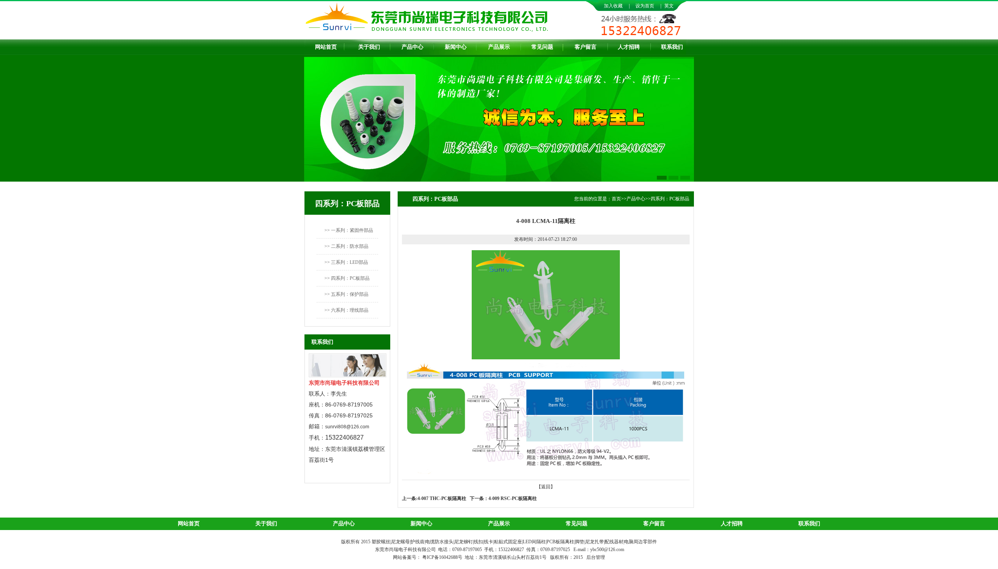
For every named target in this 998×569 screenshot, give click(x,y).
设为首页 (644, 6)
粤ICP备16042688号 (443, 557)
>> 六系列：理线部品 (346, 310)
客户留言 (585, 47)
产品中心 (412, 47)
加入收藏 (613, 6)
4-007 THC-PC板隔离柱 (442, 498)
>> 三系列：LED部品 (346, 262)
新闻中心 (456, 47)
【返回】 (545, 486)
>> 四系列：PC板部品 (347, 278)
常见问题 (542, 47)
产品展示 (499, 47)
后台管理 (595, 557)
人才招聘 (629, 47)
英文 (669, 6)
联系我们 (672, 47)
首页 (616, 198)
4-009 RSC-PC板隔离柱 (512, 498)
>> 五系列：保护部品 (346, 294)
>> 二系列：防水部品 (346, 246)
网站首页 (326, 47)
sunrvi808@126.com (347, 426)
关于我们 (369, 47)
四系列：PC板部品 (670, 198)
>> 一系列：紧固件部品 (348, 230)
